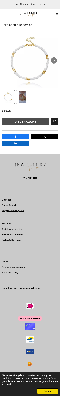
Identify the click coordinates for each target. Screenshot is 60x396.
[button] (8, 97)
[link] (13, 210)
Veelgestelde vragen (12, 240)
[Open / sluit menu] (3, 14)
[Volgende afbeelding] (54, 60)
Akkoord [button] (48, 391)
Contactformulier (10, 205)
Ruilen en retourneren (12, 234)
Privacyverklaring (10, 272)
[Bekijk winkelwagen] (56, 14)
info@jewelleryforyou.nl (13, 210)
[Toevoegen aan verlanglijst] (54, 121)
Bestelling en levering (12, 229)
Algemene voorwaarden (13, 267)
